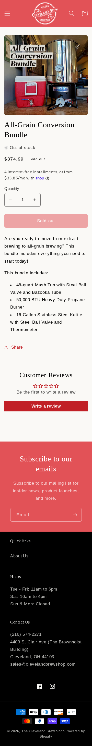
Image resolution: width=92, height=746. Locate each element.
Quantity (11, 188)
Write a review (46, 406)
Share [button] (17, 347)
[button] (7, 13)
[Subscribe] (75, 515)
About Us (19, 556)
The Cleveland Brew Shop (43, 731)
